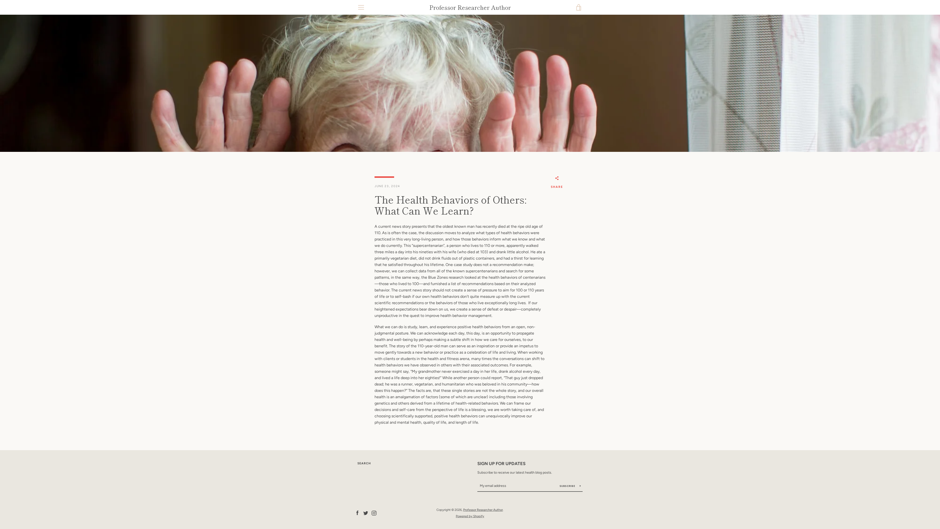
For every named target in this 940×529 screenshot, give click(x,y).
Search (364, 463)
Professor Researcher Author (470, 7)
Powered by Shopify (470, 516)
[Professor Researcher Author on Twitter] (365, 512)
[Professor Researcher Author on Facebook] (357, 512)
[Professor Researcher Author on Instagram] (374, 512)
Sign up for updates (501, 463)
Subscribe (568, 486)
